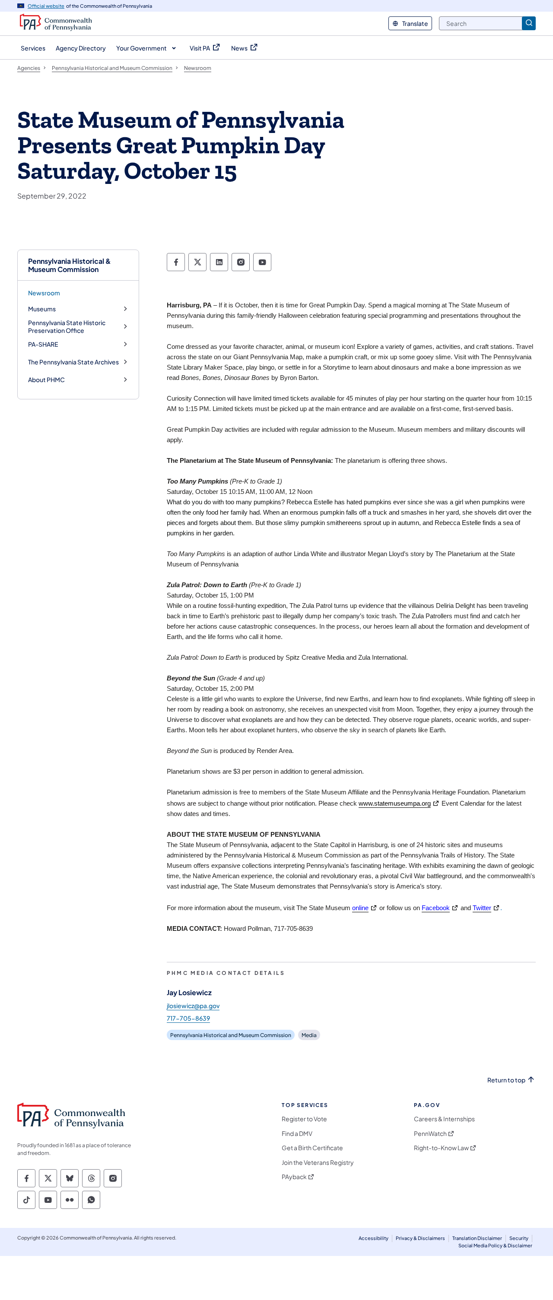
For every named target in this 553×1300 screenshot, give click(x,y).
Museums (42, 309)
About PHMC (46, 379)
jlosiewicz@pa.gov (193, 1005)
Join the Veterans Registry (318, 1162)
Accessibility (373, 1238)
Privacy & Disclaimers (420, 1238)
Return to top (506, 1080)
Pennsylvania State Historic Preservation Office (66, 326)
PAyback (294, 1176)
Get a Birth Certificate (312, 1147)
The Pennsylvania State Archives (73, 362)
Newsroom (44, 293)
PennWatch (430, 1133)
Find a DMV (297, 1133)
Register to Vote (304, 1119)
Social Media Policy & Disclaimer (495, 1245)
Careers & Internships (444, 1119)
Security (518, 1238)
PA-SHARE (43, 344)
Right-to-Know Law (441, 1147)
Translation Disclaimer (477, 1238)
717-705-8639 (188, 1018)
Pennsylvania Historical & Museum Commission (69, 265)
